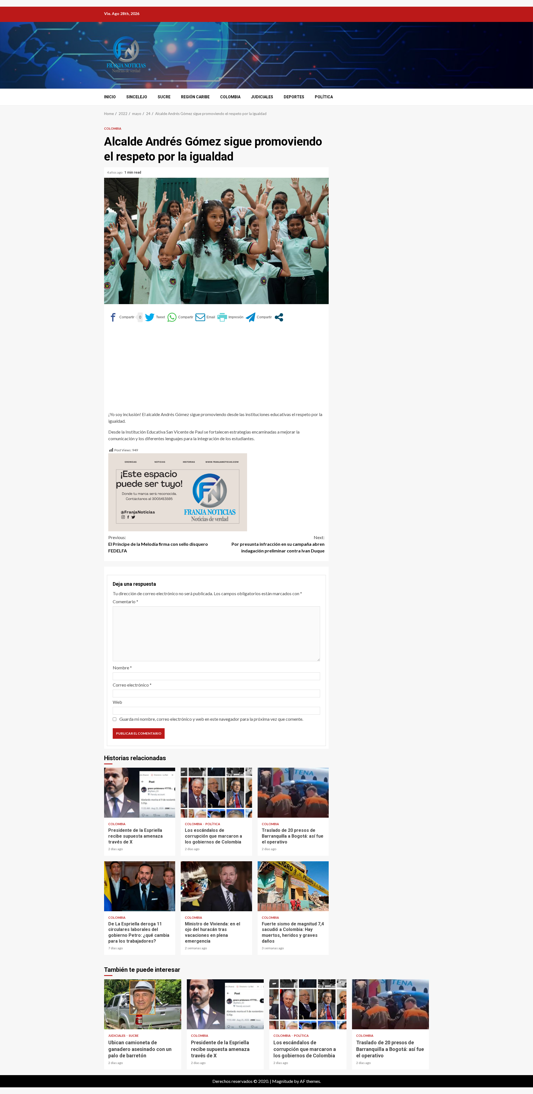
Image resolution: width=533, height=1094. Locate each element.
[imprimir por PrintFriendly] (230, 317)
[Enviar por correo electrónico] (205, 317)
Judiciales (262, 97)
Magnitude (282, 1081)
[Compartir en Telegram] (259, 317)
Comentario (125, 601)
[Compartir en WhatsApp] (180, 317)
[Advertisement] (216, 369)
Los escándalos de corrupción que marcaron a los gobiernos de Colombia (216, 793)
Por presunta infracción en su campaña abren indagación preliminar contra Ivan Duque (278, 544)
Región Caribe (195, 97)
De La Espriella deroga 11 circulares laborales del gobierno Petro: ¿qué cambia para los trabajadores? (139, 886)
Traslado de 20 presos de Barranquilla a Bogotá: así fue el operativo (293, 793)
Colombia (230, 97)
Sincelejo (136, 97)
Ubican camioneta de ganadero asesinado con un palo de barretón (142, 1004)
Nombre (122, 667)
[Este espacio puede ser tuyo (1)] (177, 491)
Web (117, 702)
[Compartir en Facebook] (121, 317)
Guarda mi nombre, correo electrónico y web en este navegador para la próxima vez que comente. (211, 719)
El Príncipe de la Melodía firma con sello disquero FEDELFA (158, 544)
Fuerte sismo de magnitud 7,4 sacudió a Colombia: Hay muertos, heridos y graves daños (293, 886)
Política (324, 97)
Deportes (294, 97)
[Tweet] (155, 317)
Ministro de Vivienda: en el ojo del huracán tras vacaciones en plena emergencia (216, 886)
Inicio (110, 97)
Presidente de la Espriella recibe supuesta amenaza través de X (139, 793)
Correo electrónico (132, 684)
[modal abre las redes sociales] (279, 317)
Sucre (164, 97)
